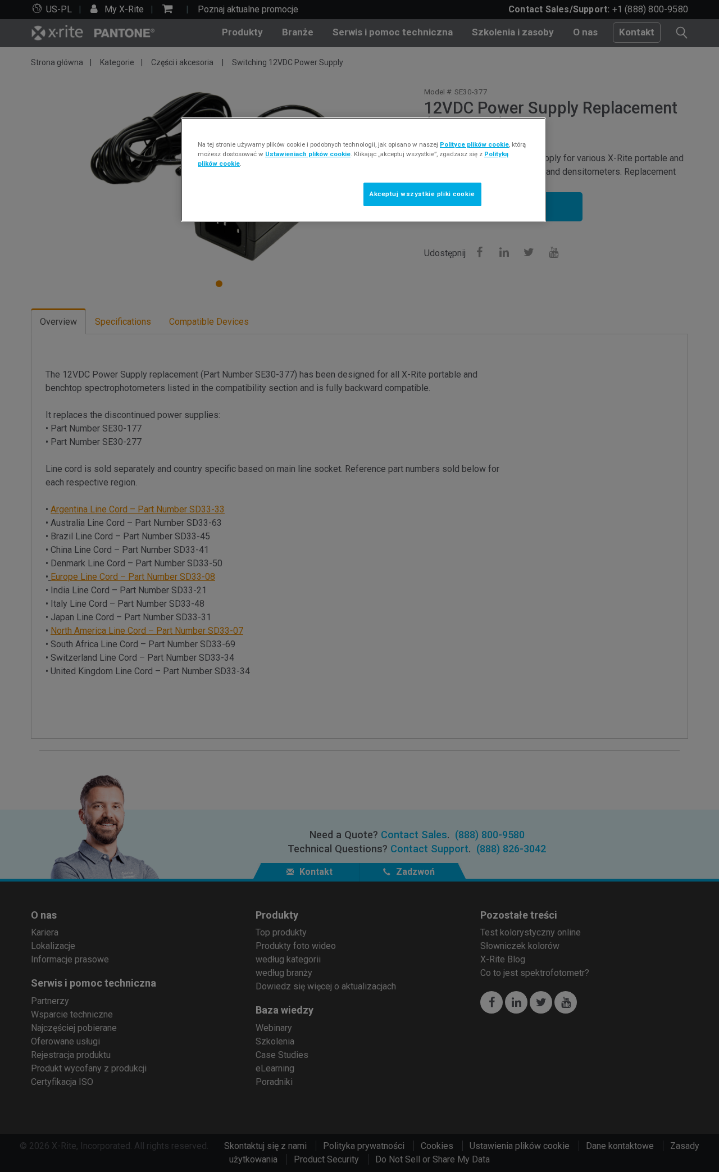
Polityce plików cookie (474, 144)
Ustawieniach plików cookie (308, 154)
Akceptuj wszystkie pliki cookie (422, 194)
